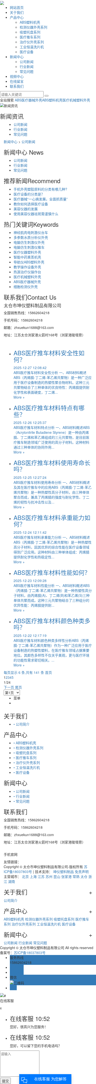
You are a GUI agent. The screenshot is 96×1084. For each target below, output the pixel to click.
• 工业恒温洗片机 (27, 767)
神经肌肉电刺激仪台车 (31, 232)
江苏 (41, 876)
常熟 (76, 876)
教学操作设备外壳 (27, 266)
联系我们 (17, 86)
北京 (25, 876)
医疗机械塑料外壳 (76, 99)
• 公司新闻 (22, 791)
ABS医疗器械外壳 (28, 99)
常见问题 (26, 71)
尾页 (18, 687)
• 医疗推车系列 (25, 757)
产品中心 (17, 17)
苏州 (49, 876)
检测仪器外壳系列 (33, 27)
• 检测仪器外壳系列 (28, 747)
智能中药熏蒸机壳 (27, 257)
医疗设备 (26, 51)
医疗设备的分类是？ (29, 194)
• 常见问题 (22, 801)
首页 (48, 672)
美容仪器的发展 (26, 208)
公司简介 (10, 900)
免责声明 (82, 871)
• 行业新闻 (22, 796)
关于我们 (17, 12)
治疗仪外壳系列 (32, 41)
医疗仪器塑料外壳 (27, 252)
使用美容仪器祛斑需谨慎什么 (36, 213)
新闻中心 (17, 56)
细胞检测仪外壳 (26, 286)
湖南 (11, 881)
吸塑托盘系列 (30, 32)
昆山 (56, 876)
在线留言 (17, 81)
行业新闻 (26, 66)
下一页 (9, 687)
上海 (33, 876)
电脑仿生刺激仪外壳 (29, 242)
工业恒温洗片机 (32, 46)
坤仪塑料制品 (63, 871)
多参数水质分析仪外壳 (31, 237)
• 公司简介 (22, 724)
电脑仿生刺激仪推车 (29, 247)
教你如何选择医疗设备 (31, 203)
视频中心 (17, 76)
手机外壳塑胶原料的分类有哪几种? (40, 189)
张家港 (66, 876)
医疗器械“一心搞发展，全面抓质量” (41, 198)
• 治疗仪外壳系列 (27, 762)
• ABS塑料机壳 (25, 742)
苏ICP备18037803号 (30, 952)
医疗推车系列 (30, 36)
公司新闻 (26, 61)
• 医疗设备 (22, 772)
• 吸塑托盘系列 (25, 752)
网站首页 (17, 7)
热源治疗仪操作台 (27, 271)
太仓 (83, 876)
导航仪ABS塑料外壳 (29, 261)
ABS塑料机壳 (30, 22)
